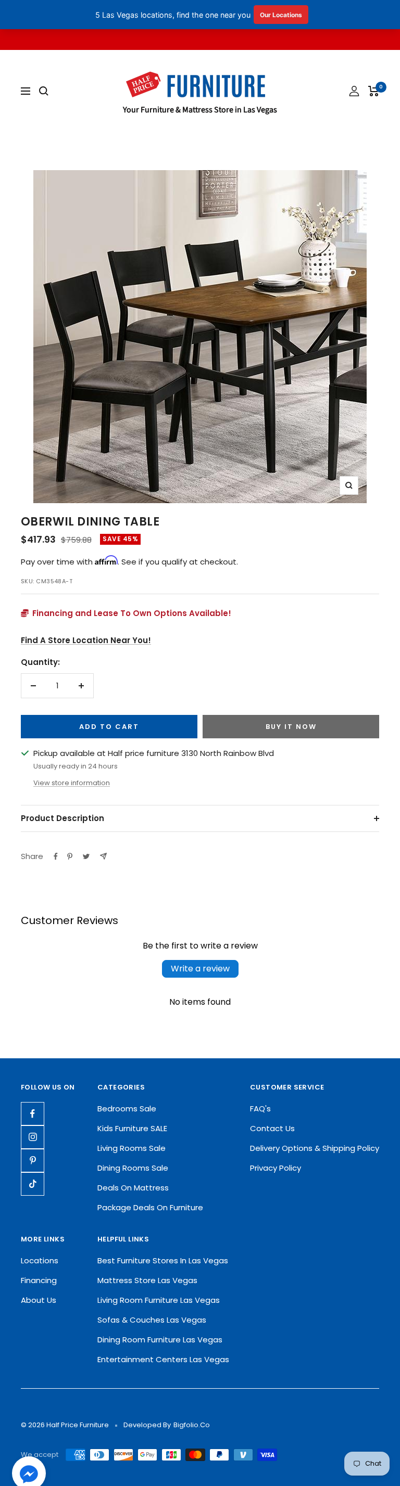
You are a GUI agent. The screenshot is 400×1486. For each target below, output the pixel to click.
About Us (38, 1300)
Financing (39, 1280)
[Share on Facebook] (56, 856)
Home (31, 151)
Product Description (62, 818)
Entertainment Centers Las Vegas (163, 1359)
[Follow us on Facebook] (32, 1113)
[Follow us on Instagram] (32, 1137)
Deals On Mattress (133, 1187)
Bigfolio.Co (191, 1425)
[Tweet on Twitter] (86, 856)
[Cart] (373, 91)
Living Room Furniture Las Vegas (158, 1300)
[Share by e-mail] (103, 856)
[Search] (43, 91)
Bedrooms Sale (126, 1108)
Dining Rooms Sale (132, 1167)
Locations (39, 1260)
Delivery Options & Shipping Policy (314, 1148)
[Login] (354, 91)
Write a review (200, 969)
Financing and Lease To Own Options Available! (130, 613)
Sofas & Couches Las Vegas (151, 1319)
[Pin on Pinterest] (69, 856)
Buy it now (291, 727)
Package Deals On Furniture (150, 1207)
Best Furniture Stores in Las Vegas (162, 1260)
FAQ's (260, 1108)
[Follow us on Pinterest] (32, 1160)
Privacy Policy (275, 1167)
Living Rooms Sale (131, 1148)
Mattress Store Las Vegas (147, 1280)
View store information (71, 783)
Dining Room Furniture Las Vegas (159, 1339)
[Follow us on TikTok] (32, 1184)
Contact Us (272, 1128)
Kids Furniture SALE (132, 1128)
